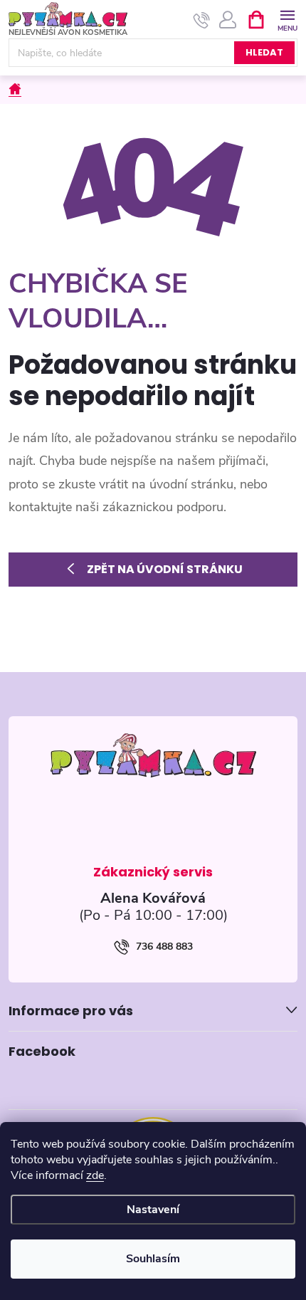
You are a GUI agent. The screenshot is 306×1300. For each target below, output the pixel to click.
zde (95, 1175)
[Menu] (287, 19)
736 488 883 (164, 946)
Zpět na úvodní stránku (165, 569)
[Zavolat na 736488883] (202, 20)
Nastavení (153, 1209)
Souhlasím (153, 1259)
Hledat (264, 52)
